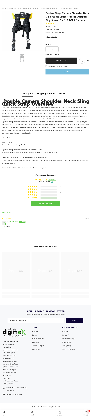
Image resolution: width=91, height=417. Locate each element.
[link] (16, 293)
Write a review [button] (45, 204)
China (54, 26)
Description (27, 93)
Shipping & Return (46, 93)
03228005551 (21, 388)
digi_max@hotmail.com (14, 394)
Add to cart (61, 60)
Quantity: (48, 44)
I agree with (52, 66)
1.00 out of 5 (52, 180)
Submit (74, 320)
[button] (50, 23)
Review (62, 93)
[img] (6, 218)
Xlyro (58, 406)
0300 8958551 (11, 388)
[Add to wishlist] (82, 61)
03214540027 (10, 390)
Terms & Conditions (63, 66)
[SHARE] (87, 61)
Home (4, 8)
